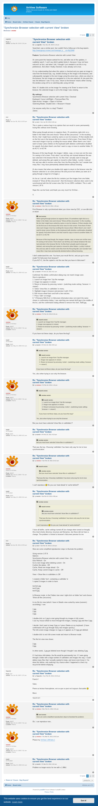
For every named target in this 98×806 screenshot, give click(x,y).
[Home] (15, 8)
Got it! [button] (83, 801)
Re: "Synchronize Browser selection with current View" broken (51, 118)
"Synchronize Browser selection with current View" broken (36, 27)
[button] (93, 35)
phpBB (42, 789)
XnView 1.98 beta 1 (48, 740)
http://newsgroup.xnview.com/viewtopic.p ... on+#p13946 (53, 50)
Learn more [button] (17, 802)
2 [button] (90, 35)
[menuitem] (7, 18)
